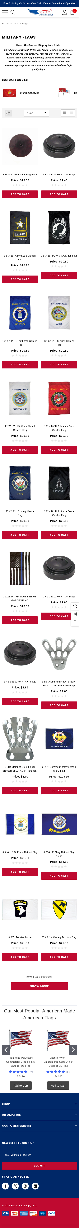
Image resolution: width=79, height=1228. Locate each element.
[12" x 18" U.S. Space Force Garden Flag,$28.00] (59, 483)
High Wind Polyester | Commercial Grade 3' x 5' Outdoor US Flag (20, 1061)
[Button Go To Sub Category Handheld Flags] (63, 93)
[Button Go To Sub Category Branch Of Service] (9, 93)
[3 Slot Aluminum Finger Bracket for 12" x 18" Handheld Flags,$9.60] (59, 654)
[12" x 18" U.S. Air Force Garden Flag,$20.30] (20, 313)
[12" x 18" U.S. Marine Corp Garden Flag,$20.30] (59, 398)
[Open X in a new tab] (15, 1186)
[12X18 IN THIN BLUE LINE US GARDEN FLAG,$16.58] (20, 568)
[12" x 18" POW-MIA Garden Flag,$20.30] (59, 228)
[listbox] (36, 113)
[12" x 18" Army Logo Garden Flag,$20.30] (20, 228)
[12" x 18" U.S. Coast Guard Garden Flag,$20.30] (20, 398)
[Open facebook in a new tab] (5, 1186)
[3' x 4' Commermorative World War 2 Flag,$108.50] (59, 739)
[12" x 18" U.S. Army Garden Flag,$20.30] (59, 313)
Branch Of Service (29, 93)
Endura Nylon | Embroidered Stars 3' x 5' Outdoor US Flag (58, 1061)
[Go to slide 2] (73, 1050)
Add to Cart (20, 194)
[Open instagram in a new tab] (25, 1186)
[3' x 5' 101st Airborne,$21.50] (20, 909)
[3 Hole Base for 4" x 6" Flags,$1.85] (20, 654)
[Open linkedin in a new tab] (35, 1186)
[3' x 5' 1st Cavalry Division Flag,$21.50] (59, 909)
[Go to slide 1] (6, 1050)
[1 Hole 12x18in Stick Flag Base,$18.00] (20, 146)
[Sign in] (64, 12)
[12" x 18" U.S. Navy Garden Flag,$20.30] (20, 483)
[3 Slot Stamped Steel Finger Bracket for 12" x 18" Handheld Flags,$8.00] (20, 739)
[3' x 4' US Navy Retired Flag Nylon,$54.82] (59, 824)
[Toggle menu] (5, 12)
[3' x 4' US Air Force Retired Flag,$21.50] (20, 824)
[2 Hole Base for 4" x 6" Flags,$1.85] (59, 568)
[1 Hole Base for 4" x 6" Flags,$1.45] (59, 146)
